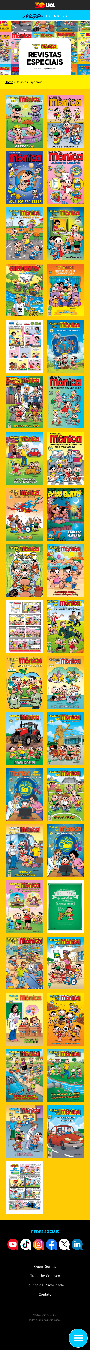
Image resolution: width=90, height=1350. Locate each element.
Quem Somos (45, 1266)
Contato (45, 1294)
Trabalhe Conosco (45, 1276)
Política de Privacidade (45, 1285)
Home (9, 82)
